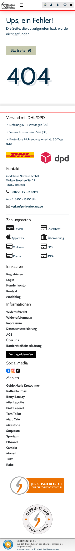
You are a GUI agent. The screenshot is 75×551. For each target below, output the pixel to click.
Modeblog (13, 297)
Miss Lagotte (15, 402)
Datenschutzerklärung (21, 329)
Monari (11, 453)
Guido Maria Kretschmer (23, 385)
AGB (9, 334)
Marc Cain (13, 419)
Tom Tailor (13, 414)
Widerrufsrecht (16, 312)
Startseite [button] (18, 50)
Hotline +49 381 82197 (24, 192)
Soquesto (13, 431)
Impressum (14, 323)
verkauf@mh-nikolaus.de (27, 206)
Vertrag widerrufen (21, 354)
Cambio (11, 448)
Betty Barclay (15, 397)
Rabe (10, 465)
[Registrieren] (58, 5)
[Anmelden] (52, 5)
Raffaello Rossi (16, 391)
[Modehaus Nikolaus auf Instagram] (13, 370)
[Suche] (45, 5)
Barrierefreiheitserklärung (24, 346)
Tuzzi (10, 459)
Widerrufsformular (19, 317)
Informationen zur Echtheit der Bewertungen (38, 549)
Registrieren (14, 274)
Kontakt (11, 291)
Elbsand (12, 442)
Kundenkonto (16, 285)
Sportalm (12, 436)
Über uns (12, 340)
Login (10, 280)
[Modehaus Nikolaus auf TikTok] (18, 370)
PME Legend (15, 408)
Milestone (13, 425)
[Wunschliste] (65, 5)
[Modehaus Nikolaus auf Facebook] (8, 370)
